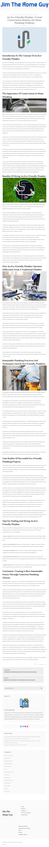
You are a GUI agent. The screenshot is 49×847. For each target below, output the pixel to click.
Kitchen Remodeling (8, 772)
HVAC (5, 769)
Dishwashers (7, 758)
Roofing (20, 832)
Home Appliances (8, 763)
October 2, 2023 (16, 25)
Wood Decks (7, 791)
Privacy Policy (24, 814)
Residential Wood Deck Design (11, 742)
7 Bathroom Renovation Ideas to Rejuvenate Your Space (16, 738)
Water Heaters (7, 785)
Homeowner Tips (27, 14)
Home (22, 806)
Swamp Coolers (7, 783)
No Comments (32, 25)
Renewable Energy (8, 780)
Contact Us (23, 810)
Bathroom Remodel (16, 14)
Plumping (35, 14)
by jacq (24, 25)
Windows (6, 788)
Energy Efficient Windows (24, 828)
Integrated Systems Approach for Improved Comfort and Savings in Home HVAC (22, 740)
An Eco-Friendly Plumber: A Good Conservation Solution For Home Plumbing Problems (24, 20)
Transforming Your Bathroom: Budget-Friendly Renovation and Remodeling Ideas (22, 736)
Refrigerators (7, 777)
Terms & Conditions (26, 812)
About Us (23, 808)
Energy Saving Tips (8, 761)
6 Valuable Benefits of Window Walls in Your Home (15, 744)
